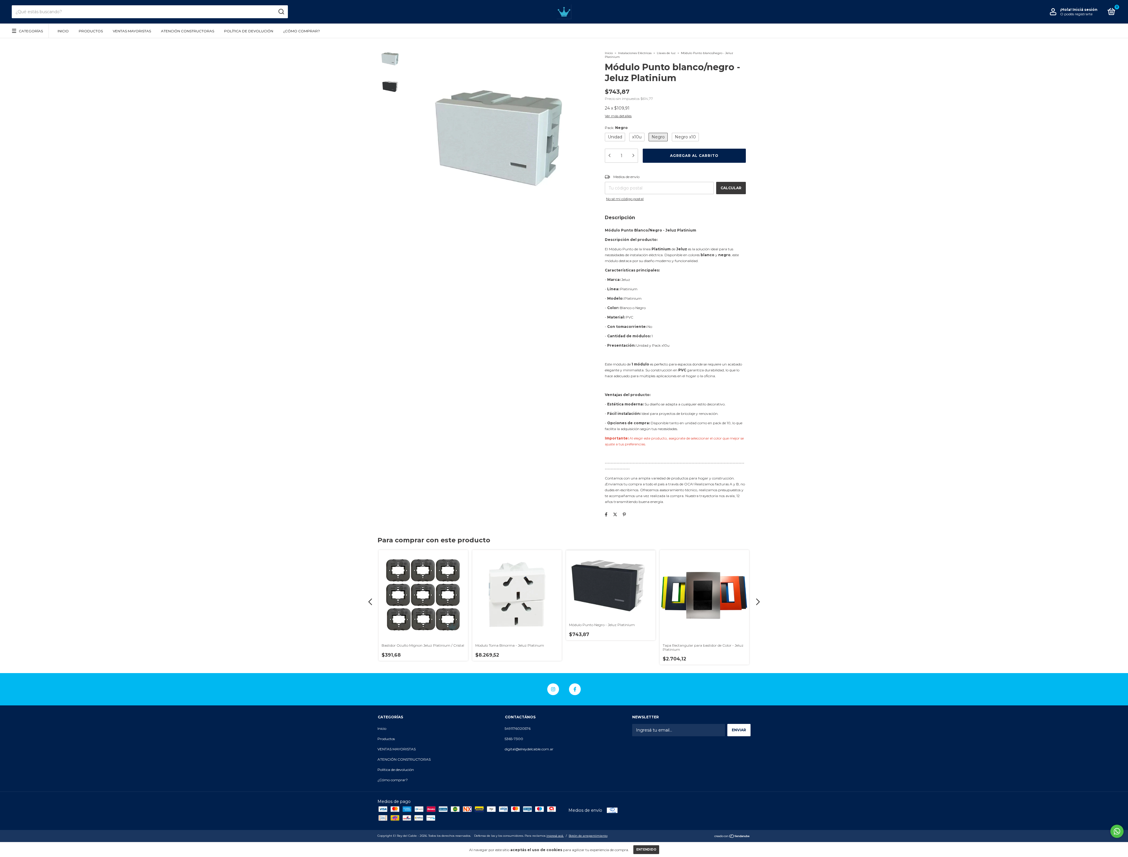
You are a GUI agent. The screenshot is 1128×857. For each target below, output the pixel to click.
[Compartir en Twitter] (615, 514)
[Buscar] (281, 11)
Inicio (63, 31)
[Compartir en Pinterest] (624, 514)
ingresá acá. (555, 836)
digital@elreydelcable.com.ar (529, 749)
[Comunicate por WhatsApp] (1117, 831)
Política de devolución (248, 31)
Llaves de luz (666, 53)
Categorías (31, 31)
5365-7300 (514, 739)
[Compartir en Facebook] (606, 514)
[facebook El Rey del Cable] (575, 689)
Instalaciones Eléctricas (635, 53)
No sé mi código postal (625, 199)
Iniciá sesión (1084, 9)
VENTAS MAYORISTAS (132, 31)
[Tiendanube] (732, 836)
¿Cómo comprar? (301, 31)
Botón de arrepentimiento (588, 836)
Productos (91, 31)
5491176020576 (518, 728)
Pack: (616, 127)
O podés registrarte (1076, 14)
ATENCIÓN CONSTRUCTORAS (187, 31)
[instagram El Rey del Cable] (553, 689)
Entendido (646, 849)
